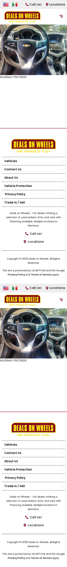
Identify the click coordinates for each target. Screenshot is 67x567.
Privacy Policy (14, 194)
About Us (11, 178)
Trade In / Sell (14, 202)
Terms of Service (41, 274)
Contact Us (12, 169)
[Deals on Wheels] (22, 16)
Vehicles (10, 161)
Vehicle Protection (18, 186)
